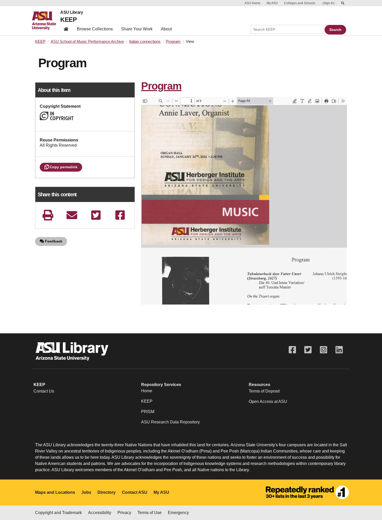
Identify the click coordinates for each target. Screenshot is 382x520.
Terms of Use (149, 512)
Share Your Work (137, 29)
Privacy (124, 512)
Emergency (178, 512)
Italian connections (145, 41)
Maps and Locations (55, 492)
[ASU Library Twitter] (308, 350)
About (166, 29)
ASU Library (71, 12)
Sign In (328, 3)
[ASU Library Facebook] (292, 350)
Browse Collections (95, 29)
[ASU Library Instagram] (323, 350)
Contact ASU (134, 492)
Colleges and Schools (299, 3)
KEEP (68, 19)
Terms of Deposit (264, 391)
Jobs (86, 492)
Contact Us (44, 391)
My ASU (272, 3)
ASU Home (252, 3)
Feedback (53, 241)
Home (146, 391)
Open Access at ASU (268, 401)
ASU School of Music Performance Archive (87, 41)
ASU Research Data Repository (170, 422)
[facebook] (120, 215)
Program (173, 41)
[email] (72, 215)
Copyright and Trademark (58, 512)
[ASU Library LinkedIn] (339, 350)
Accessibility (99, 512)
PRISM (147, 411)
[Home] (46, 20)
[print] (47, 215)
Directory (106, 492)
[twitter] (95, 215)
